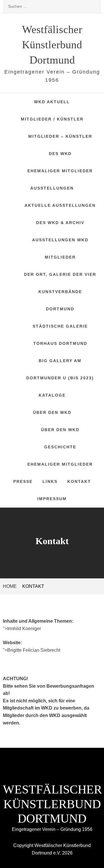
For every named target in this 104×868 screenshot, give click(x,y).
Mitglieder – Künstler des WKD (60, 145)
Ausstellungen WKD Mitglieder (60, 248)
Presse (23, 481)
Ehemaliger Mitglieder (60, 171)
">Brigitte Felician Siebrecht (31, 650)
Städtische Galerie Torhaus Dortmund (60, 335)
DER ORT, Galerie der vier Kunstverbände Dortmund (60, 291)
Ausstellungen (52, 188)
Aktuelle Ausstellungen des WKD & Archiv (60, 214)
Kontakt (79, 481)
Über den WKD (52, 412)
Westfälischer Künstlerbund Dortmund (52, 44)
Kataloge (52, 395)
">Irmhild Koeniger (22, 628)
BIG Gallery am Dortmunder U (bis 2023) (60, 369)
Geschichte (60, 447)
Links (49, 481)
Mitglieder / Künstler (52, 119)
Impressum (52, 498)
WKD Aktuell (52, 102)
